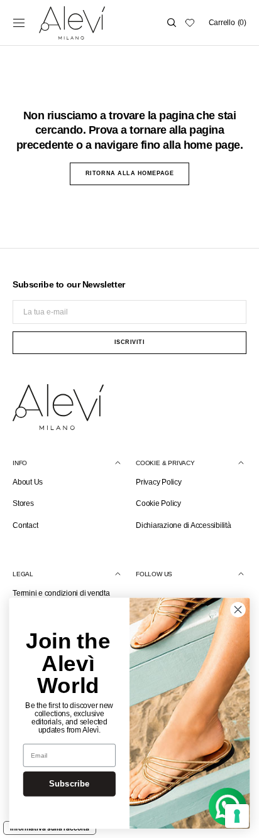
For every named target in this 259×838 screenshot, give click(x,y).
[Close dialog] (238, 609)
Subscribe (69, 784)
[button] (19, 22)
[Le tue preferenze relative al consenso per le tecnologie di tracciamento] (237, 816)
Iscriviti (129, 342)
